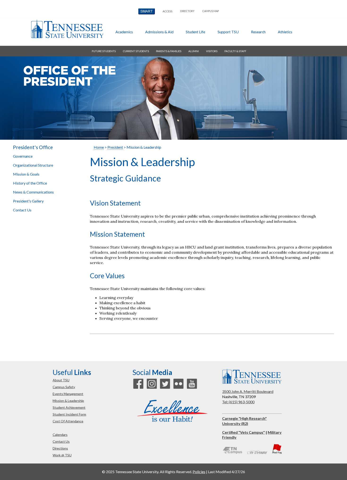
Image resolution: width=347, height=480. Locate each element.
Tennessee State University (67, 29)
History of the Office (30, 183)
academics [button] (124, 31)
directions (60, 448)
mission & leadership (68, 401)
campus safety (64, 387)
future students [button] (104, 51)
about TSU (61, 380)
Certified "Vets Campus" (243, 432)
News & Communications (34, 192)
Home (99, 147)
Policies (199, 471)
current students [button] (136, 51)
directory (187, 11)
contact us (61, 441)
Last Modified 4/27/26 (226, 471)
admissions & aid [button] (159, 31)
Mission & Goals (26, 174)
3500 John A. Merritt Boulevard (247, 391)
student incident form (69, 414)
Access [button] (167, 11)
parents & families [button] (168, 51)
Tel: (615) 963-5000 (238, 402)
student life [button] (195, 31)
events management (68, 394)
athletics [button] (285, 31)
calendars (60, 435)
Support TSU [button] (228, 31)
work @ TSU (62, 455)
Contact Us (22, 210)
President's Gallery (28, 201)
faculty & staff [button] (235, 51)
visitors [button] (211, 51)
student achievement (69, 407)
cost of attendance (68, 421)
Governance (23, 156)
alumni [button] (193, 51)
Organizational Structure (33, 165)
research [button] (258, 31)
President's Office (33, 147)
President (115, 147)
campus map (210, 11)
